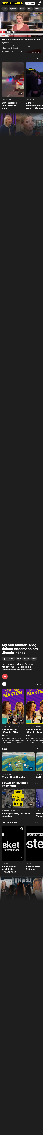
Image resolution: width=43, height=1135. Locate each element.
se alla (38, 59)
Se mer (34, 52)
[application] (21, 24)
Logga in (30, 3)
